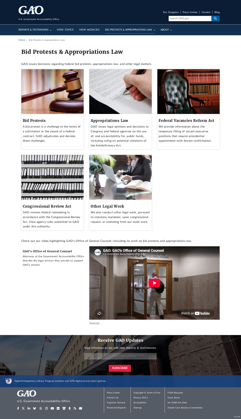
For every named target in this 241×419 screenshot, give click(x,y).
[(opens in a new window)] (18, 408)
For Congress (171, 12)
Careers (206, 12)
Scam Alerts (174, 398)
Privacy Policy (141, 398)
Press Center (190, 12)
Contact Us (113, 398)
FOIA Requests (175, 393)
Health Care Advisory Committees (185, 408)
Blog (217, 12)
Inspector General (116, 403)
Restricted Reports (116, 408)
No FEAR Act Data (177, 403)
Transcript (94, 323)
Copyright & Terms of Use (147, 393)
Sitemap (138, 408)
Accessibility (140, 403)
